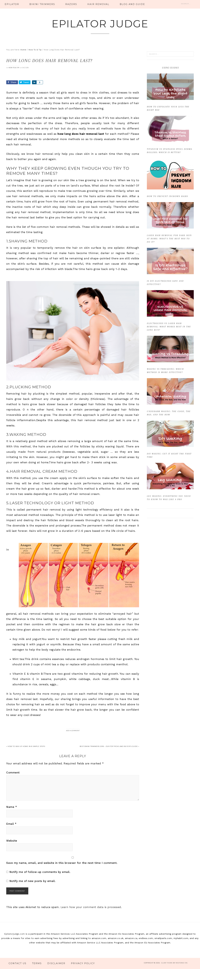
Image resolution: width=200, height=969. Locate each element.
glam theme (167, 963)
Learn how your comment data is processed (91, 907)
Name (11, 806)
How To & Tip (13, 67)
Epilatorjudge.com (14, 934)
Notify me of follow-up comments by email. (39, 871)
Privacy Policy (83, 963)
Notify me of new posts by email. (32, 881)
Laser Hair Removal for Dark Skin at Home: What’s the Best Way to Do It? (169, 238)
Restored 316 (182, 963)
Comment (13, 772)
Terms (37, 963)
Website (11, 840)
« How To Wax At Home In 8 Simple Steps (25, 746)
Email (11, 823)
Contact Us (17, 963)
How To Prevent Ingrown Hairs (167, 196)
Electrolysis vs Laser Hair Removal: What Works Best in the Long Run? (169, 326)
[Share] (34, 82)
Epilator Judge (100, 24)
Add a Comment (73, 730)
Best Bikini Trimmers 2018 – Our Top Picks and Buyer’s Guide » (109, 746)
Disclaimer (56, 963)
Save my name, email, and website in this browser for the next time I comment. (62, 862)
